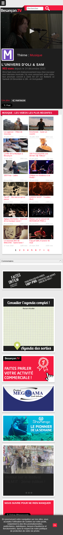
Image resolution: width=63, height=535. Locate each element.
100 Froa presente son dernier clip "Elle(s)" (38, 155)
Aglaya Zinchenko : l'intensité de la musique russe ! (15, 220)
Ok (55, 525)
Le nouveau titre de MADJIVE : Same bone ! (14, 242)
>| (48, 250)
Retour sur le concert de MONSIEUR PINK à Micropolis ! (39, 221)
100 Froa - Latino (11, 175)
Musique (36, 55)
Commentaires (7, 261)
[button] (31, 31)
